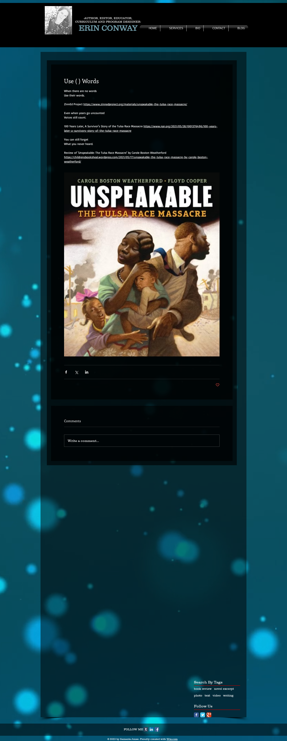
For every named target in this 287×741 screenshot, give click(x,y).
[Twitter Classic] (202, 714)
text (207, 695)
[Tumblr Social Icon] (146, 729)
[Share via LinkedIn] (87, 372)
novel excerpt (224, 688)
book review (203, 688)
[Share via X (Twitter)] (76, 372)
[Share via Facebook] (66, 372)
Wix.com (172, 739)
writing (228, 695)
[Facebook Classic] (196, 714)
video (217, 695)
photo (198, 695)
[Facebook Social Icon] (157, 729)
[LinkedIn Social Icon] (151, 729)
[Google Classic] (209, 714)
